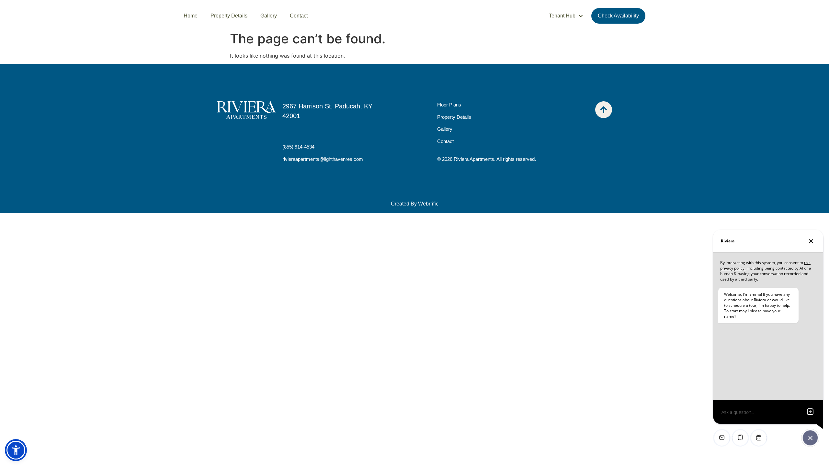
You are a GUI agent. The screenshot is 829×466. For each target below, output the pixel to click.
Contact (299, 15)
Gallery (268, 15)
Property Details (228, 15)
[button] (15, 450)
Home (191, 15)
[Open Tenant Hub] (581, 16)
